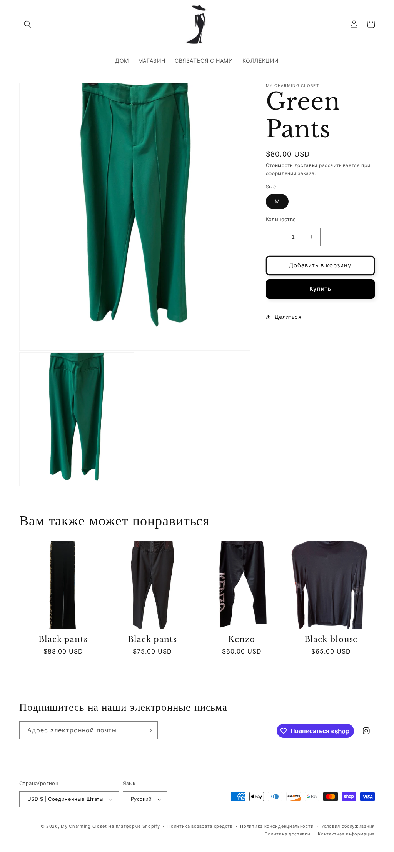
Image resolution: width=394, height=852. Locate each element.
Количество (281, 219)
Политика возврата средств (200, 826)
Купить (320, 288)
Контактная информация (346, 834)
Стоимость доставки (292, 165)
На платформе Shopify (134, 826)
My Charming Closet (84, 826)
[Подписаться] (148, 730)
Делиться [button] (288, 316)
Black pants (63, 639)
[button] (27, 24)
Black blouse (331, 639)
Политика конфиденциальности (277, 826)
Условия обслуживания (348, 826)
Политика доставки (288, 834)
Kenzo (241, 639)
